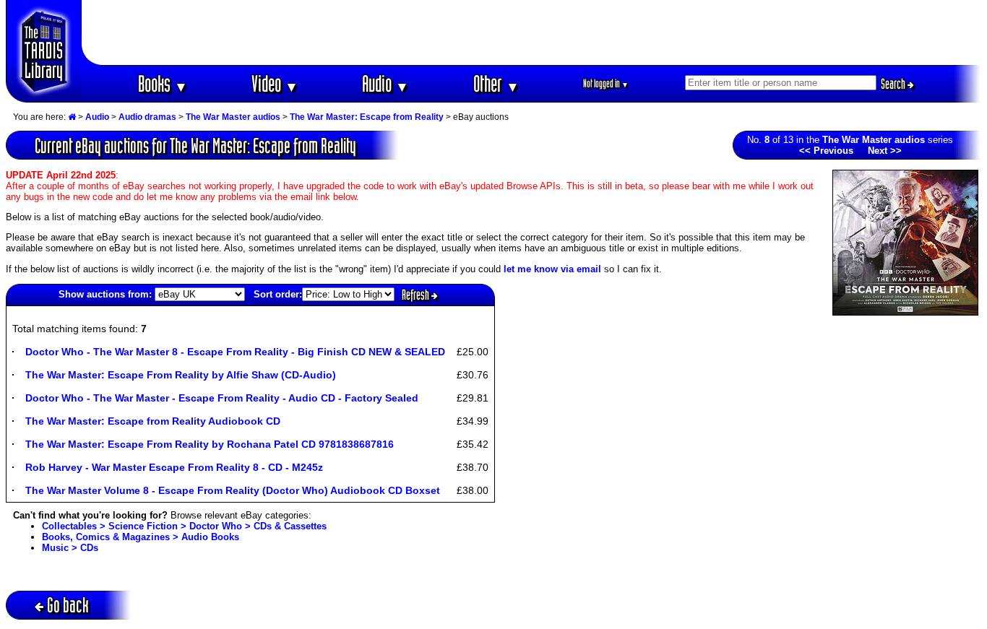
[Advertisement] (532, 32)
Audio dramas (147, 117)
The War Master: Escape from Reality (367, 117)
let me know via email (552, 269)
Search (894, 84)
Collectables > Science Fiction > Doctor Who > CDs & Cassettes (184, 526)
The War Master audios (233, 117)
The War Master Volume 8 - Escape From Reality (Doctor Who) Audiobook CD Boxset (232, 490)
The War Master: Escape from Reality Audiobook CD (152, 421)
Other (496, 83)
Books (163, 83)
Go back (68, 605)
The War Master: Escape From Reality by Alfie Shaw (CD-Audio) (180, 375)
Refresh (416, 295)
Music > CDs (70, 547)
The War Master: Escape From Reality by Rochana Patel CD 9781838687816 (209, 444)
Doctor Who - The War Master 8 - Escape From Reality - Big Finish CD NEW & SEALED (235, 351)
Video (274, 83)
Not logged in (606, 83)
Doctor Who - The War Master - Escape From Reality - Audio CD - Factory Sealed (221, 398)
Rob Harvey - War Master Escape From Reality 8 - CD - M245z (174, 467)
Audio (385, 83)
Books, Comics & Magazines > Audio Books (140, 537)
